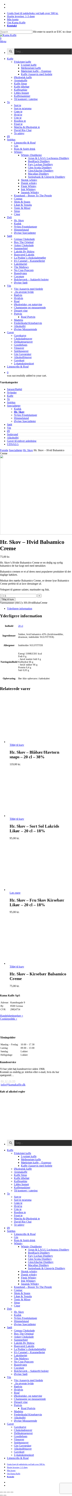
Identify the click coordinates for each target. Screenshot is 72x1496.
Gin (16, 1237)
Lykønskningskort (24, 1454)
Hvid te (18, 1206)
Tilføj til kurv (7, 599)
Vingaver (19, 1439)
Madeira (18, 1411)
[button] (3, 41)
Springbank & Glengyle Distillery (46, 1268)
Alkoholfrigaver (23, 1448)
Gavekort (19, 1451)
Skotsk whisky (29, 1271)
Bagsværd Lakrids (24, 1346)
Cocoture (19, 1367)
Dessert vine (21, 1402)
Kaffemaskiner (22, 1187)
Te (8, 399)
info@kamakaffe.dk (13, 1084)
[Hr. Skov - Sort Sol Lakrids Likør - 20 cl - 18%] (33, 815)
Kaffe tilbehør (21, 1178)
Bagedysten (20, 1364)
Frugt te (18, 1215)
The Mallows (21, 1358)
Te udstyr (19, 1224)
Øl (8, 431)
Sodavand (12, 434)
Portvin (18, 1405)
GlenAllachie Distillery (40, 1262)
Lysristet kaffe (29, 1156)
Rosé (17, 1392)
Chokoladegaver (23, 1430)
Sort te (17, 1196)
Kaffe (10, 395)
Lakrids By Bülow (24, 1343)
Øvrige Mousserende (25, 1420)
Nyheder (12, 392)
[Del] (4, 1492)
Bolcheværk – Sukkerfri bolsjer (31, 1371)
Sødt (9, 424)
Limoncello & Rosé (25, 1234)
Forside (4, 450)
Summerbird (21, 1339)
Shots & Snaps (22, 1293)
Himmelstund (21, 418)
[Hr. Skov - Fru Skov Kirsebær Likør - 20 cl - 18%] (33, 889)
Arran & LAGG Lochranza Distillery (48, 1249)
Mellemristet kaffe (31, 1159)
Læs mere (15, 892)
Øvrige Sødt (20, 1374)
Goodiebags (20, 1436)
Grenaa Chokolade (24, 1330)
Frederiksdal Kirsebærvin (28, 1414)
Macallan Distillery (38, 1265)
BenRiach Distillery (39, 1252)
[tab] (39, 608)
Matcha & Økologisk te (27, 1218)
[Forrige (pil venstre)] (1, 1495)
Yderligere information (19, 608)
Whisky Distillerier (31, 1246)
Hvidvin (18, 1389)
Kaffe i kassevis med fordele (36, 1165)
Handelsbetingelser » (11, 1015)
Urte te (17, 1209)
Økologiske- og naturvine (28, 1395)
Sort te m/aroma (22, 1199)
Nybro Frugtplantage (25, 415)
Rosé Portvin (28, 1408)
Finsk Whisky (28, 1277)
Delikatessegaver (23, 1433)
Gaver (10, 1423)
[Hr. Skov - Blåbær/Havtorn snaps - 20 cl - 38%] (33, 741)
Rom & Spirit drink (24, 1240)
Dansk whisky (29, 1274)
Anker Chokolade (24, 1336)
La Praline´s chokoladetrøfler (30, 1349)
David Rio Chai (22, 1221)
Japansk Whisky (30, 1283)
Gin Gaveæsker (22, 1445)
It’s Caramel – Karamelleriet (29, 1352)
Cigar (17, 1305)
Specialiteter (13, 405)
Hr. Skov (19, 411)
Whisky (18, 1243)
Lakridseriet (20, 1355)
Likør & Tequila (23, 1296)
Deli (9, 1308)
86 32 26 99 (8, 1081)
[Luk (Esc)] (1, 1492)
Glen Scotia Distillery (40, 1259)
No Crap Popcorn (24, 1361)
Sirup (17, 1302)
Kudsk (17, 408)
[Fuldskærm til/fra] (8, 1492)
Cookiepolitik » (8, 1018)
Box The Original (24, 1333)
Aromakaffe (20, 1171)
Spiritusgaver (21, 1442)
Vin (9, 427)
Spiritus (11, 402)
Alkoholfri (13, 437)
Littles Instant (21, 1184)
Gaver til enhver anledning (21, 440)
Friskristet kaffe (22, 1153)
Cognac (18, 1290)
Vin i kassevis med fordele (28, 1380)
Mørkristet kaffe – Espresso (36, 1162)
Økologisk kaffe (23, 1168)
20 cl (20, 626)
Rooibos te (20, 1212)
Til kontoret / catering (26, 1190)
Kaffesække (20, 1181)
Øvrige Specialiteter (25, 421)
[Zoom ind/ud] (11, 1492)
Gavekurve (20, 1426)
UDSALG (13, 444)
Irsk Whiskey (28, 1280)
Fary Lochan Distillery (40, 1255)
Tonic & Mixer (22, 1299)
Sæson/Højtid (14, 389)
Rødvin (18, 1386)
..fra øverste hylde (24, 1383)
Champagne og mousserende (30, 1398)
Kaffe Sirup (20, 1175)
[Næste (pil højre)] (4, 1495)
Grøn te (18, 1203)
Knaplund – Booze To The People (33, 1287)
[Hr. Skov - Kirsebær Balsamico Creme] (33, 963)
